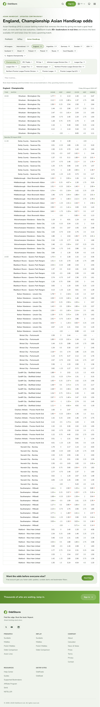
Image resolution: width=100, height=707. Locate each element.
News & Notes (73, 646)
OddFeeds (40, 672)
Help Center (8, 672)
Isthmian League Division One (58, 62)
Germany (65, 46)
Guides (6, 676)
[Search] (63, 4)
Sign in (71, 4)
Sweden (78, 46)
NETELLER (8, 692)
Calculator (72, 642)
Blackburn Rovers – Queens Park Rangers (29, 257)
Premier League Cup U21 (70, 71)
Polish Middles (9, 646)
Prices (70, 650)
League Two (26, 67)
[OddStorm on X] (6, 627)
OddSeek (39, 676)
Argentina (51, 46)
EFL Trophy (27, 62)
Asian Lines (8, 654)
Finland (32, 51)
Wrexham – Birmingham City (29, 96)
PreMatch (9, 39)
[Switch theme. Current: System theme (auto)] (89, 4)
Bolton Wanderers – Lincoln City (29, 294)
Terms (70, 654)
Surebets (7, 638)
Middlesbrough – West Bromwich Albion (29, 178)
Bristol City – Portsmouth (29, 335)
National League (43, 67)
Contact (71, 662)
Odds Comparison (11, 650)
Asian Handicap (33, 39)
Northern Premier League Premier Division (22, 71)
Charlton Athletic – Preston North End (29, 410)
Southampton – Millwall (29, 488)
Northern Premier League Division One (69, 67)
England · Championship (13, 88)
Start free (87, 578)
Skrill (6, 688)
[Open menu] (94, 3)
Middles (7, 642)
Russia (55, 51)
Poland (44, 51)
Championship (12, 62)
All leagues (8, 46)
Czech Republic (69, 51)
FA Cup (39, 62)
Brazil (20, 51)
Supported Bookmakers (13, 680)
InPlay (19, 39)
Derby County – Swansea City (29, 141)
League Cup (79, 62)
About (70, 638)
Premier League (49, 71)
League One (11, 67)
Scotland (9, 51)
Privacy (70, 658)
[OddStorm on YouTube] (12, 627)
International (23, 46)
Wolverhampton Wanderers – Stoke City (29, 219)
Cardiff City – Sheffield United (29, 372)
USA (89, 46)
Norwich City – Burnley (29, 447)
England (37, 46)
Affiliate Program (10, 684)
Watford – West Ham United (29, 529)
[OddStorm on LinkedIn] (18, 627)
